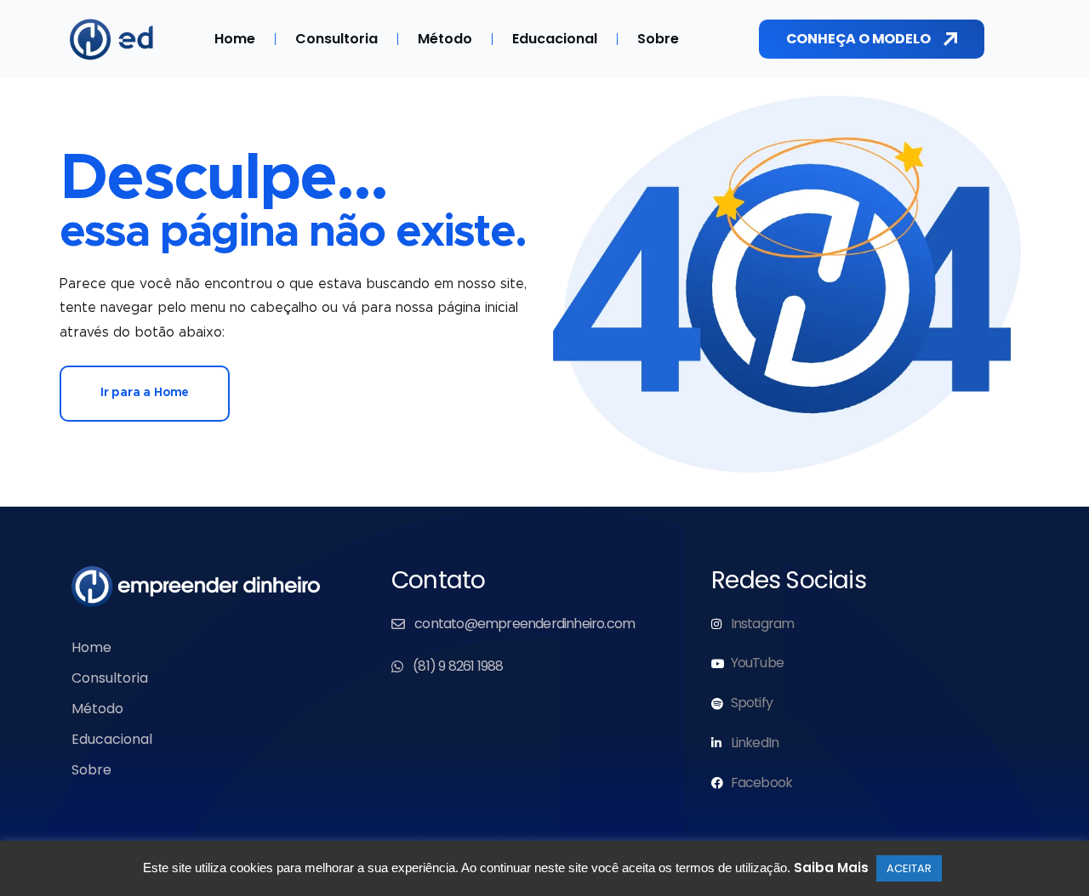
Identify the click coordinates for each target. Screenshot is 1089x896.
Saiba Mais (831, 867)
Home (234, 38)
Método (445, 38)
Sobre (658, 38)
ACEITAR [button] (909, 868)
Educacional (554, 38)
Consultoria (336, 38)
